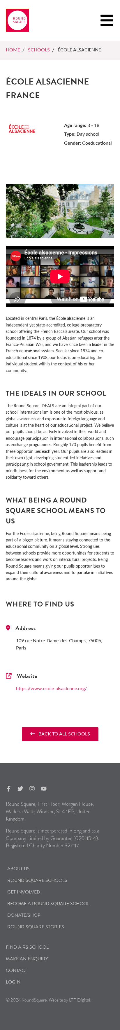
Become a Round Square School (48, 903)
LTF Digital (79, 1000)
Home (13, 50)
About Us (18, 868)
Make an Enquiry (27, 958)
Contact (16, 970)
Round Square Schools (37, 880)
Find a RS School (27, 947)
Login (13, 982)
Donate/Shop (23, 915)
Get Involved (23, 892)
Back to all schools (62, 734)
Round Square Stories (35, 926)
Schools (39, 50)
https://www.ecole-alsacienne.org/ (51, 688)
